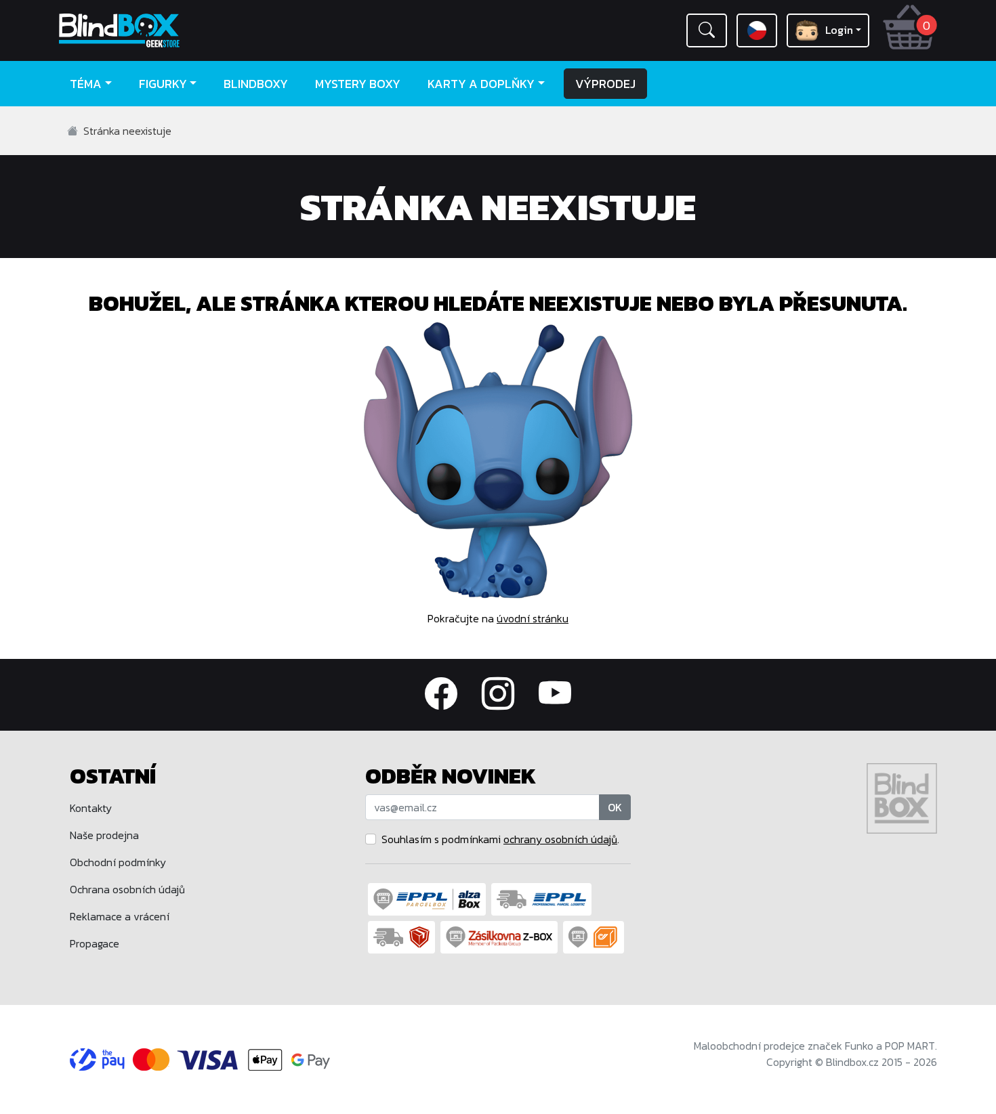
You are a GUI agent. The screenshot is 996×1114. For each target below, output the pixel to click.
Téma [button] (86, 83)
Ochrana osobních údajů (127, 889)
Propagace (94, 943)
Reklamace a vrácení (119, 916)
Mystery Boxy (357, 83)
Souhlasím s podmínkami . (500, 839)
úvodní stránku (532, 618)
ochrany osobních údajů (560, 839)
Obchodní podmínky (118, 862)
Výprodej (605, 83)
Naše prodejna (104, 835)
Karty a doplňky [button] (481, 83)
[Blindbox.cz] (162, 30)
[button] (706, 30)
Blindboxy (256, 83)
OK (615, 807)
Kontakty (91, 808)
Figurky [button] (163, 83)
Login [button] (839, 30)
